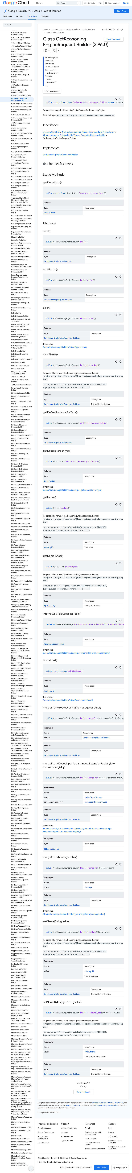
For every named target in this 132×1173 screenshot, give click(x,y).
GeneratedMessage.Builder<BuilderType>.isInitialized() (68, 700)
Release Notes (67, 1136)
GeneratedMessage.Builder (93, 135)
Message (88, 887)
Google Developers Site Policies (107, 1105)
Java (37, 11)
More (38, 3)
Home (45, 29)
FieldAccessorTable (54, 644)
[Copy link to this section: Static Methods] (67, 174)
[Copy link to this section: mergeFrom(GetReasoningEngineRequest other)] (103, 707)
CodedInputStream (93, 797)
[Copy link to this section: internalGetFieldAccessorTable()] (83, 614)
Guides (19, 16)
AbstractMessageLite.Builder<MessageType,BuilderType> (88, 132)
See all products (44, 1128)
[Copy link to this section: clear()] (53, 308)
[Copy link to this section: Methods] (59, 223)
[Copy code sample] (120, 99)
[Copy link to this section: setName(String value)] (72, 921)
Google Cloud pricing (46, 1132)
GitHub (87, 1128)
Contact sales (43, 1143)
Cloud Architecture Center (92, 1144)
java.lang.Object (50, 132)
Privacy (54, 1158)
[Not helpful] (122, 29)
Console (91, 3)
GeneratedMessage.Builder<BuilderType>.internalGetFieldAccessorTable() (76, 653)
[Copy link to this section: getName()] (58, 497)
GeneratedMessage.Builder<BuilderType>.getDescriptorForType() (72, 490)
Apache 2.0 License (73, 1105)
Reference (32, 16)
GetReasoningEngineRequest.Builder (62, 338)
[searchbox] (17, 25)
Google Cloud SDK (19, 11)
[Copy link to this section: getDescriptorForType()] (73, 451)
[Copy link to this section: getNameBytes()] (65, 556)
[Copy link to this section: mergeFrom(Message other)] (79, 857)
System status (67, 1141)
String (47, 547)
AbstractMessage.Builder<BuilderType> (61, 135)
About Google (43, 1158)
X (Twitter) (112, 1136)
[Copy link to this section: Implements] (62, 148)
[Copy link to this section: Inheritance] (61, 125)
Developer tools (72, 29)
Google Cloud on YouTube (115, 1142)
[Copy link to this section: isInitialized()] (60, 660)
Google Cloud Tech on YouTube (117, 1148)
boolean (48, 691)
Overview (7, 16)
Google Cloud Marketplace (43, 1137)
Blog (110, 1128)
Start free (121, 11)
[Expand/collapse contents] (57, 57)
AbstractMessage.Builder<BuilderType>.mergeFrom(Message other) (74, 914)
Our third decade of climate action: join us (56, 1162)
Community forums (69, 1128)
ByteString (49, 605)
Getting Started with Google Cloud (93, 1133)
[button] (83, 163)
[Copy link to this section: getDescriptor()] (64, 182)
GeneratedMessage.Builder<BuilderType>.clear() (65, 347)
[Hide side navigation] (31, 1168)
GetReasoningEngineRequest (58, 261)
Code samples (91, 1138)
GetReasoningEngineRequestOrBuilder (60, 155)
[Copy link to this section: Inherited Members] (76, 163)
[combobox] (68, 3)
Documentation (56, 29)
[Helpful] (118, 29)
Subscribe (101, 1167)
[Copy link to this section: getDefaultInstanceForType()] (80, 412)
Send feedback (113, 39)
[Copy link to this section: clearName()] (60, 354)
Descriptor (49, 212)
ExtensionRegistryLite (95, 802)
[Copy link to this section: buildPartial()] (60, 269)
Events (111, 1132)
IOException (50, 849)
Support (64, 1132)
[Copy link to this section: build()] (52, 231)
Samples (45, 16)
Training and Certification (95, 1149)
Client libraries (52, 11)
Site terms (64, 1158)
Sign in (126, 3)
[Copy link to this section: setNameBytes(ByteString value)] (84, 1002)
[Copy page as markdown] (54, 50)
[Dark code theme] (116, 99)
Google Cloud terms (79, 1158)
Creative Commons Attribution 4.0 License (107, 1103)
